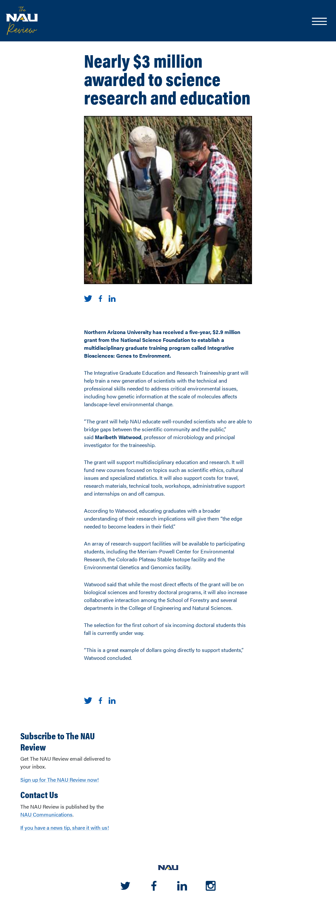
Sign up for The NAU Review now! (59, 779)
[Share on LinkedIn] (112, 298)
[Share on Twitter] (88, 298)
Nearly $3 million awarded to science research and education (167, 78)
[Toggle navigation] (319, 22)
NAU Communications (46, 814)
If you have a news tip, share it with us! (64, 827)
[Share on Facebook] (100, 298)
